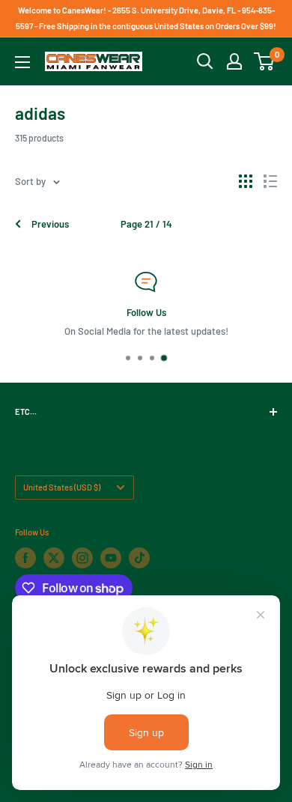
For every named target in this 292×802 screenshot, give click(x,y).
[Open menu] (22, 62)
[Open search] (205, 61)
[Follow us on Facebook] (25, 557)
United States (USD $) (61, 487)
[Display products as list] (270, 181)
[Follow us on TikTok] (139, 557)
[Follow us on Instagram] (82, 557)
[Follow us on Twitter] (53, 557)
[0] (264, 61)
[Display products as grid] (245, 181)
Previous (50, 224)
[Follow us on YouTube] (110, 557)
